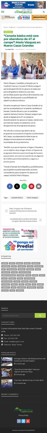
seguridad (21, 287)
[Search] (44, 12)
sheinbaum (31, 287)
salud (13, 287)
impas (28, 275)
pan (34, 284)
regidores (5, 287)
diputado (30, 269)
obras (21, 284)
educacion (5, 272)
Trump (40, 287)
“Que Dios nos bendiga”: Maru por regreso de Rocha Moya (27, 370)
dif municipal (12, 269)
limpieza (12, 278)
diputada (21, 269)
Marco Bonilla (29, 278)
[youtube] (28, 421)
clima (14, 266)
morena (24, 281)
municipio (5, 284)
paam (28, 284)
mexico (16, 281)
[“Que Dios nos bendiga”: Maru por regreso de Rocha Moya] (6, 372)
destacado (38, 266)
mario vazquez (31, 49)
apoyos (19, 263)
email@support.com (16, 341)
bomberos (36, 263)
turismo (5, 290)
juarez (42, 275)
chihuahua (5, 266)
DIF (3, 269)
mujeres (33, 281)
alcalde (4, 263)
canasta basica (20, 49)
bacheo (27, 263)
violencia (20, 290)
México (14, 284)
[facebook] (19, 421)
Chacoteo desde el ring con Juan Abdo (29, 380)
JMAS (35, 275)
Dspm (38, 269)
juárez (4, 278)
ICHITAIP (20, 275)
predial (40, 284)
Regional (8, 32)
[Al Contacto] (23, 409)
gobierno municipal (8, 275)
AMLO (12, 263)
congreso (22, 266)
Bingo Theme (17, 345)
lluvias (20, 278)
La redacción (9, 49)
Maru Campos (6, 281)
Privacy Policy (23, 415)
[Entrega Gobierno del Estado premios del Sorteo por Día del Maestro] (6, 361)
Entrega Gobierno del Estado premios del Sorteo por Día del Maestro (29, 360)
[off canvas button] (2, 12)
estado (14, 272)
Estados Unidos (25, 272)
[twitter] (23, 421)
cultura (30, 266)
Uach (12, 290)
